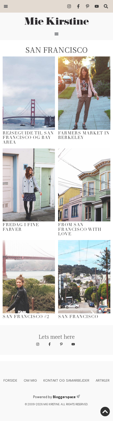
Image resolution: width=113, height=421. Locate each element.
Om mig (30, 380)
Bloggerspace (64, 397)
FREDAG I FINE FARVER (21, 227)
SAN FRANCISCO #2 (26, 317)
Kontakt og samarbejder (66, 380)
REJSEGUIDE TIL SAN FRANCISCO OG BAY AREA (28, 138)
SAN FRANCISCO (78, 317)
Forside (10, 380)
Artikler (103, 380)
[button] (6, 6)
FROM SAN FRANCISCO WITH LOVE (79, 229)
